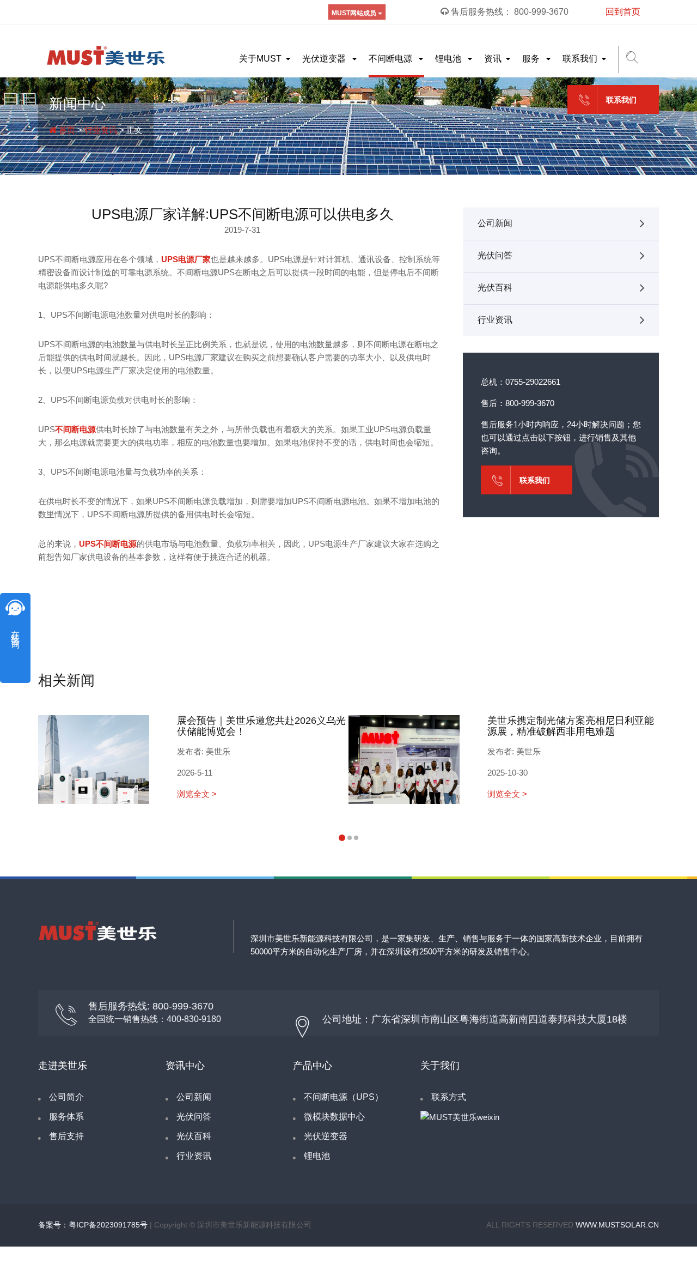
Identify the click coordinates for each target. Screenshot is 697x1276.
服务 (532, 58)
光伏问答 (495, 255)
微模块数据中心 (334, 1116)
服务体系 (66, 1116)
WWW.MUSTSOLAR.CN (617, 1224)
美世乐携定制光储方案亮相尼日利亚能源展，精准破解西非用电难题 (570, 726)
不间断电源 (391, 58)
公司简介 (66, 1097)
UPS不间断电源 (108, 543)
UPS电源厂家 (186, 259)
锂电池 (449, 58)
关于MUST (260, 58)
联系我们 (580, 58)
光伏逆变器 (325, 58)
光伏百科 (495, 287)
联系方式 (448, 1097)
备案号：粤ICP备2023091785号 (93, 1224)
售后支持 (66, 1136)
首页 (66, 130)
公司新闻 (495, 223)
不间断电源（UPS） (343, 1097)
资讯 (493, 58)
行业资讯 (100, 130)
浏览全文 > (197, 794)
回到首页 (623, 11)
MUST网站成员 (355, 13)
